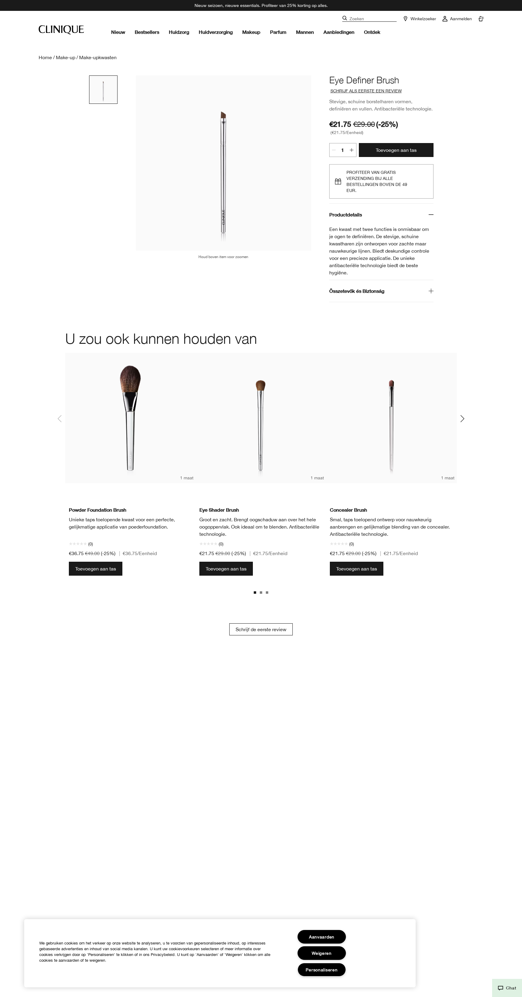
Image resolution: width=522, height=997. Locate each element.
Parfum (278, 32)
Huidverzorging (216, 32)
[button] (507, 988)
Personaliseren (321, 969)
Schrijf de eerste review (261, 629)
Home (45, 57)
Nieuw (118, 32)
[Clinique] (61, 29)
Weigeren (322, 953)
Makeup (251, 32)
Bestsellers (147, 32)
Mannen (305, 32)
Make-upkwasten (98, 57)
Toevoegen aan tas (396, 150)
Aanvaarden (321, 936)
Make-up (65, 57)
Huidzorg (179, 32)
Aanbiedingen (339, 32)
